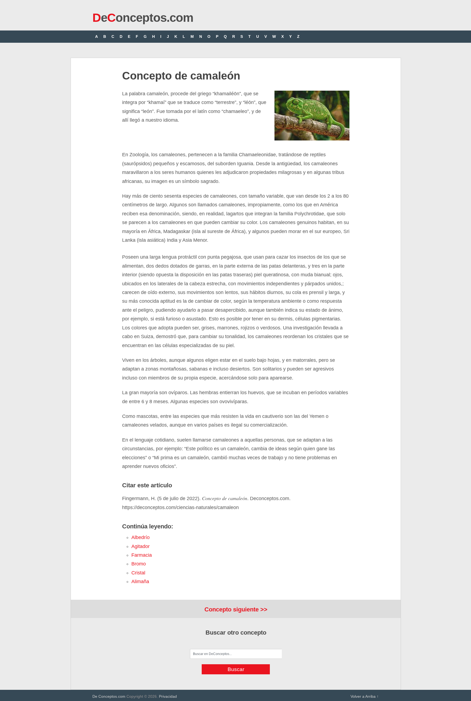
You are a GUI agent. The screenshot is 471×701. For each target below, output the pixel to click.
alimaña (140, 581)
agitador (140, 546)
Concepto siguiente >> (235, 609)
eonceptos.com (142, 17)
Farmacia (141, 555)
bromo (138, 564)
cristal (138, 573)
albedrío (140, 537)
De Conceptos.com (108, 696)
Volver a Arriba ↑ (365, 696)
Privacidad (168, 696)
